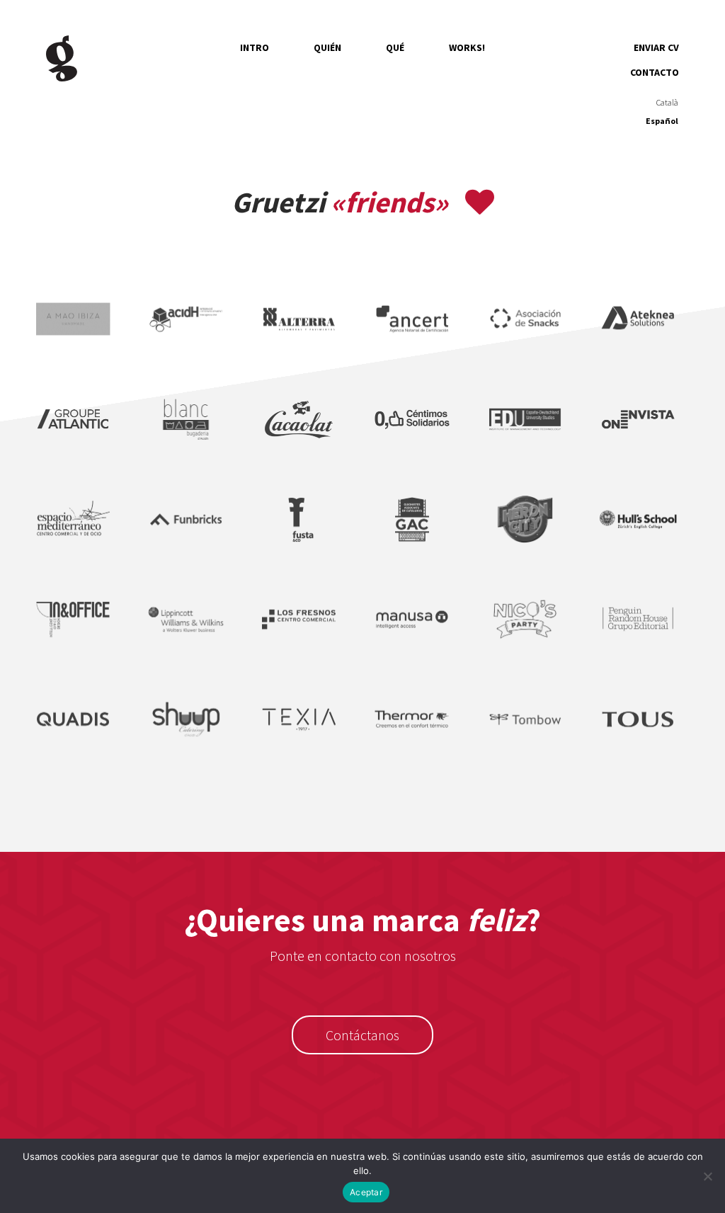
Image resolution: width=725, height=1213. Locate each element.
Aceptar (366, 1192)
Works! (467, 47)
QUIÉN (327, 47)
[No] (707, 1176)
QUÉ (395, 47)
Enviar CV (656, 47)
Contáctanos (362, 1035)
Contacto (654, 72)
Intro (254, 47)
